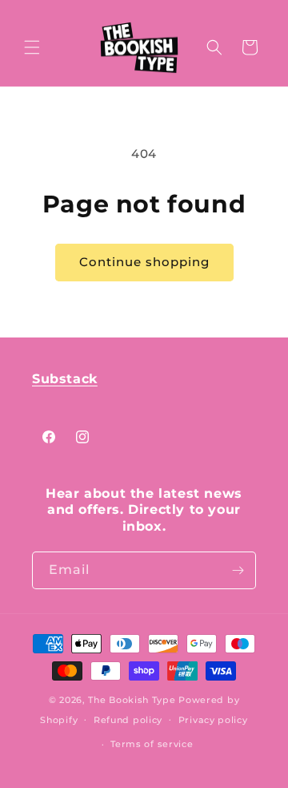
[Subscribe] (237, 570)
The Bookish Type (131, 699)
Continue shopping (144, 261)
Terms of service (151, 744)
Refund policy (128, 719)
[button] (32, 47)
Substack (65, 378)
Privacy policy (213, 719)
